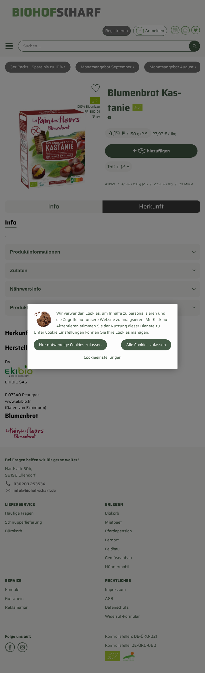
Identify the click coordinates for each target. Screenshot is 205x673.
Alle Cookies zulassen (146, 345)
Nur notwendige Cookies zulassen (70, 345)
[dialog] (102, 336)
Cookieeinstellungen (103, 357)
